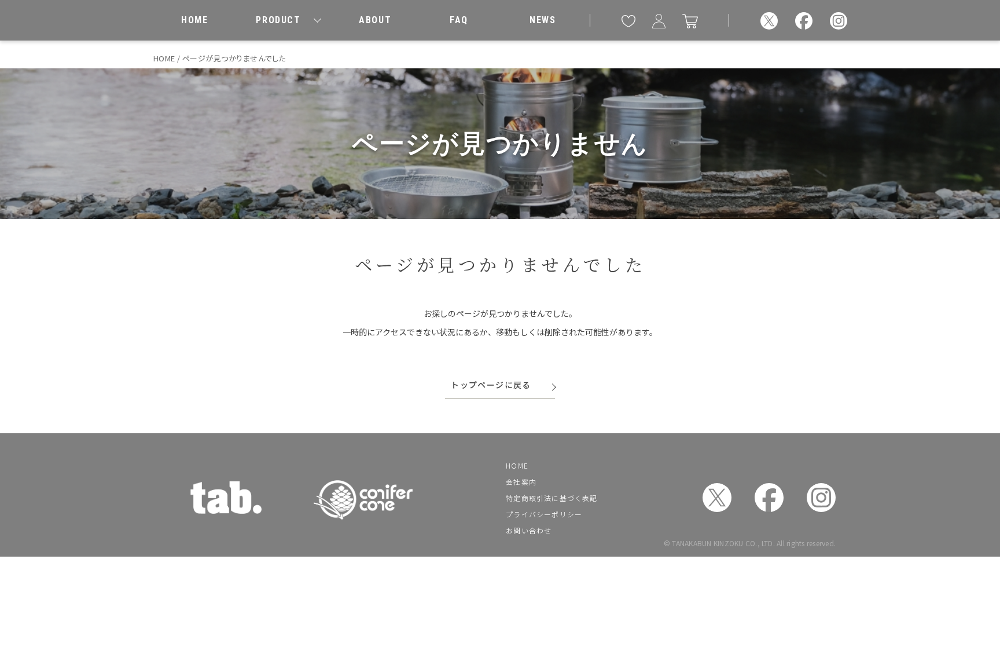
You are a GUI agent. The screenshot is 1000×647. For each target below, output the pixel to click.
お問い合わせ (529, 530)
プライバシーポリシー (544, 514)
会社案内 (521, 482)
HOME (517, 465)
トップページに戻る (491, 384)
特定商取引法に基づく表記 (551, 498)
